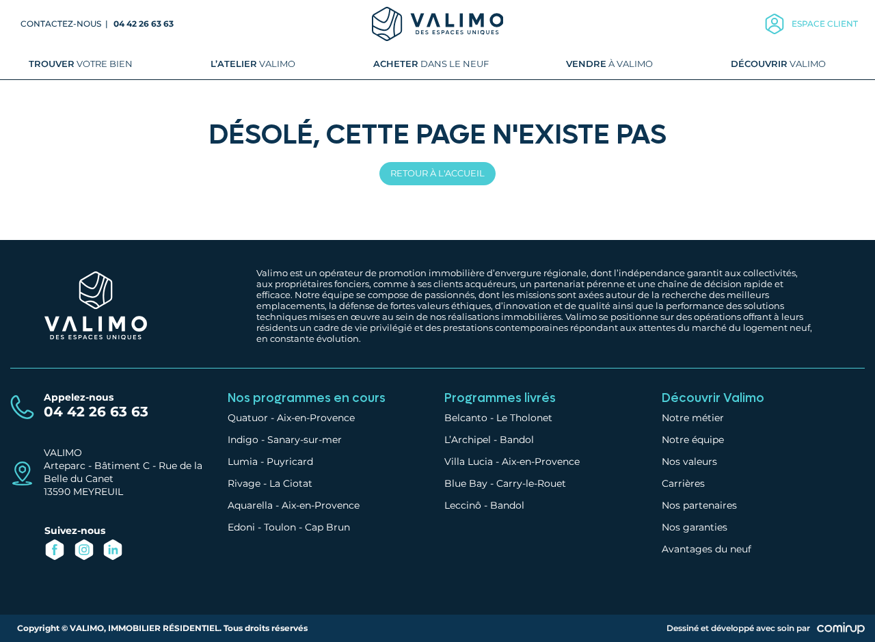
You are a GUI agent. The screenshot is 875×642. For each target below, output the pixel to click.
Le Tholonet (524, 418)
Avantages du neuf (706, 549)
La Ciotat (290, 483)
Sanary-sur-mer (304, 439)
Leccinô (462, 505)
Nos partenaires (699, 505)
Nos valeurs (689, 461)
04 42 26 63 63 (143, 23)
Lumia (243, 461)
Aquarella (250, 505)
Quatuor (248, 418)
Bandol (517, 439)
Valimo (253, 63)
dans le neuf (431, 63)
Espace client (825, 23)
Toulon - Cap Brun (307, 527)
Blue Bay (465, 483)
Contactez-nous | (65, 23)
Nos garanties (694, 527)
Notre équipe (693, 439)
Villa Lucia (468, 461)
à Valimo (609, 63)
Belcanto (465, 418)
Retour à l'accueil (437, 173)
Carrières (683, 483)
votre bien (81, 63)
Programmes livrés (500, 398)
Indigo (243, 439)
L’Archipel (467, 439)
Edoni (241, 527)
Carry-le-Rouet (531, 483)
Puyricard (290, 461)
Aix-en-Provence (316, 418)
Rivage (244, 483)
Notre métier (693, 418)
